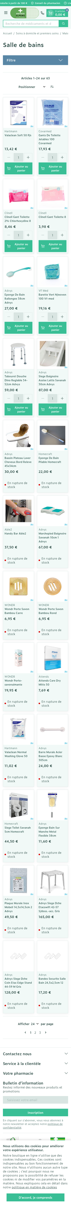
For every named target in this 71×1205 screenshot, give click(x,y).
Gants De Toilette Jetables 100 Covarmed (49, 139)
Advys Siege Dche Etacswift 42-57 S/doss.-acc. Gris (50, 907)
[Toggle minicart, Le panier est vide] (50, 13)
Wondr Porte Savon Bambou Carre (17, 611)
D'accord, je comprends (35, 1197)
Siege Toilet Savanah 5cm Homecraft (18, 829)
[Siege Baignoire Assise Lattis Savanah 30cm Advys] (52, 353)
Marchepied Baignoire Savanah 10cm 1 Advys (52, 537)
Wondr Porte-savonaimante (13, 682)
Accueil (7, 33)
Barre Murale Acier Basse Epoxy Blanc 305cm (50, 756)
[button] (35, 60)
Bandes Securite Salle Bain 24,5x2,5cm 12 (52, 980)
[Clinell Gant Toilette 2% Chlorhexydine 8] (18, 194)
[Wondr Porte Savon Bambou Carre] (18, 586)
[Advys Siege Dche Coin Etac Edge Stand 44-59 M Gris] (18, 956)
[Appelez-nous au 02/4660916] (42, 13)
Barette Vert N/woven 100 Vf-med (52, 296)
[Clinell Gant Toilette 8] (52, 194)
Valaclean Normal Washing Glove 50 (16, 754)
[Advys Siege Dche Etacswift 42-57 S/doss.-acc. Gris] (52, 880)
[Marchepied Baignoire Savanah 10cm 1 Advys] (52, 511)
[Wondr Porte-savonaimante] (18, 658)
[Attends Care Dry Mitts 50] (52, 658)
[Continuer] (45, 1032)
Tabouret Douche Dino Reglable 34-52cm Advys (16, 380)
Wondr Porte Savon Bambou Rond (51, 611)
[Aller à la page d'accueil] (24, 13)
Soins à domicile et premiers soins (37, 33)
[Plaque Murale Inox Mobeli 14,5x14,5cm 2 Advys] (18, 880)
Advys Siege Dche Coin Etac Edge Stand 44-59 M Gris (18, 982)
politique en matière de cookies (34, 1187)
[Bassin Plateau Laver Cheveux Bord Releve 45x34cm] (18, 435)
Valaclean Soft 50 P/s (18, 135)
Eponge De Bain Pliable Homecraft (50, 460)
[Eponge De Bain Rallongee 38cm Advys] (18, 272)
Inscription (35, 1112)
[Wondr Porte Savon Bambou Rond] (52, 586)
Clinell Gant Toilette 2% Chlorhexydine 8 (18, 219)
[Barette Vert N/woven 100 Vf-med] (52, 272)
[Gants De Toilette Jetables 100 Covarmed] (52, 112)
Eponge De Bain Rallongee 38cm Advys (15, 298)
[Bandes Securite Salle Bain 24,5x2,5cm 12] (52, 956)
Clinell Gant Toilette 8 (52, 217)
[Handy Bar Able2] (18, 511)
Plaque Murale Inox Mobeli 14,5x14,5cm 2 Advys (18, 907)
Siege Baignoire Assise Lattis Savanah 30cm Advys (52, 380)
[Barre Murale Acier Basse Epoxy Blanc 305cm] (52, 729)
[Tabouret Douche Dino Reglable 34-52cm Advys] (18, 353)
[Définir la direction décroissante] (52, 86)
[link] (26, 1032)
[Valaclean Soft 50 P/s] (18, 112)
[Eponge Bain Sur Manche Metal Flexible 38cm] (52, 805)
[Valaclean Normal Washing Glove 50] (18, 729)
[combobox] (31, 23)
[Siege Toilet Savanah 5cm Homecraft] (18, 805)
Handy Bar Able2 (15, 533)
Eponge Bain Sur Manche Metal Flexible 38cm (49, 831)
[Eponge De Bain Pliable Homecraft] (52, 435)
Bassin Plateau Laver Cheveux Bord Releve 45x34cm (18, 462)
